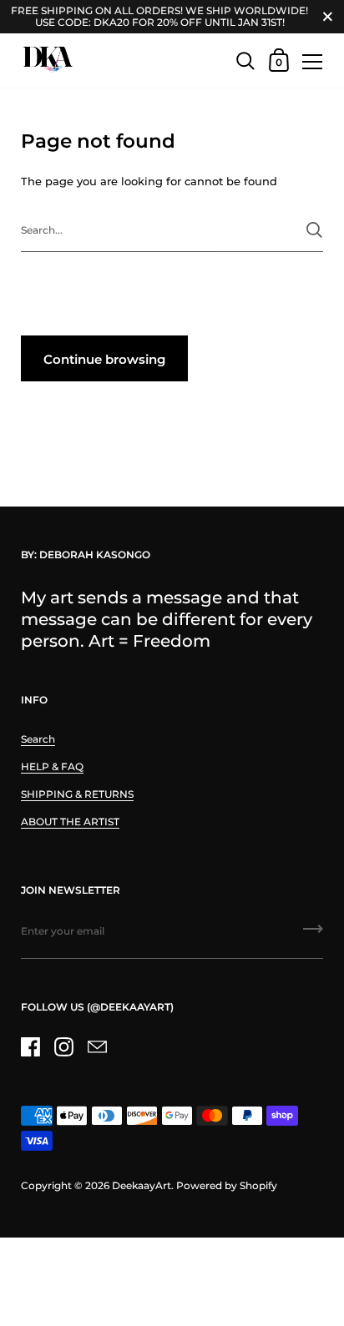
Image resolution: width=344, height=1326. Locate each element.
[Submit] (314, 230)
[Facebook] (30, 1047)
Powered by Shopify (226, 1185)
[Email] (97, 1047)
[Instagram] (63, 1047)
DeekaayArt (141, 1185)
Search (38, 739)
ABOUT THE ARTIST (70, 821)
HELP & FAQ (52, 766)
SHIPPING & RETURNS (77, 794)
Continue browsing (104, 359)
